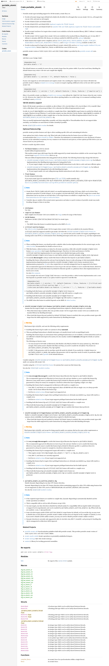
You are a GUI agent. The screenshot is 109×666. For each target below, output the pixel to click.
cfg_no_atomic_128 (27, 593)
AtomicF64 (24, 617)
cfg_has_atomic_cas (27, 580)
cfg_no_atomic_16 (26, 587)
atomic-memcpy (30, 539)
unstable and (60, 27)
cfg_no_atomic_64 (26, 591)
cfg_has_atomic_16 (27, 572)
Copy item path (44, 7)
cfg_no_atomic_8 (26, 584)
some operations (36, 251)
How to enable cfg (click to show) (34, 144)
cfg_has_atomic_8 (26, 570)
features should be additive (45, 137)
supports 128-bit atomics (41, 155)
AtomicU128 (24, 648)
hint (22, 561)
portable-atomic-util (86, 51)
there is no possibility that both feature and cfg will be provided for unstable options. (51, 183)
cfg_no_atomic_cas (27, 595)
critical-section (32, 229)
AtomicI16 (24, 627)
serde (68, 224)
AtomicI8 (23, 625)
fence (22, 661)
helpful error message (47, 83)
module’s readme (37, 125)
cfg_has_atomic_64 (27, 576)
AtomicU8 (24, 640)
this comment (36, 273)
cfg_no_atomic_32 (26, 589)
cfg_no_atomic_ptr (26, 597)
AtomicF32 (24, 614)
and (60, 178)
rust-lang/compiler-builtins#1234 (87, 45)
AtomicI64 (24, 631)
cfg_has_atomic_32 (27, 574)
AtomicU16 (24, 642)
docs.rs (81, 1)
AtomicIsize (24, 635)
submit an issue (40, 392)
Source (23, 9)
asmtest (27, 541)
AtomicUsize (25, 650)
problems (37, 99)
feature (44, 365)
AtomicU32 (24, 644)
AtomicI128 (24, 633)
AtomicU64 (24, 646)
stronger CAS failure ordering (72, 43)
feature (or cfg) (67, 360)
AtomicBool (24, 606)
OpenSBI (45, 354)
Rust (88, 1)
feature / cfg (59, 160)
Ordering (48, 552)
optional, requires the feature (61, 24)
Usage (60, 215)
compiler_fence (25, 659)
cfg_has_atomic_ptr (27, 582)
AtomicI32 (24, 629)
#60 (45, 264)
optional (81, 38)
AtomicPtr (24, 638)
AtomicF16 (24, 608)
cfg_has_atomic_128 (27, 578)
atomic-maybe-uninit (31, 536)
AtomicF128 (24, 619)
